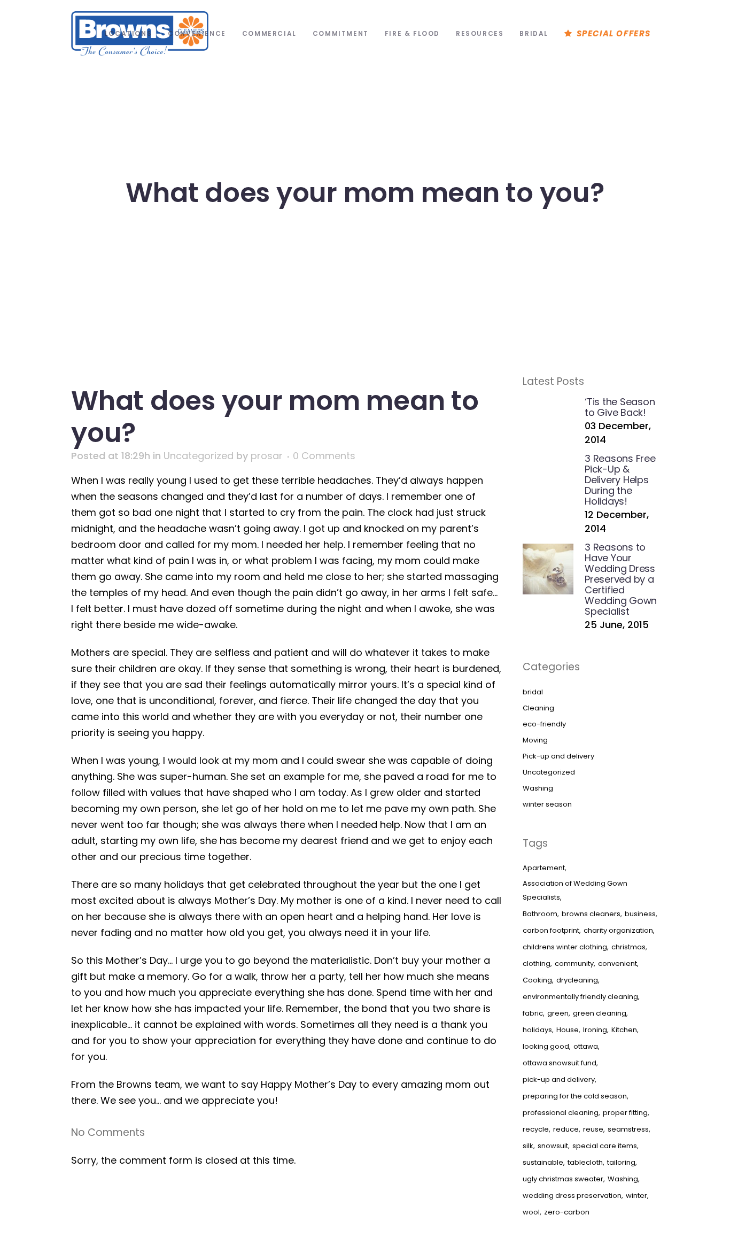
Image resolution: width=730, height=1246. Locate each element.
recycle (536, 1129)
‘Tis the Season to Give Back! (620, 407)
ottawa (585, 1046)
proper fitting (625, 1113)
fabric (533, 1013)
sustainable (543, 1162)
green (558, 1013)
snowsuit (553, 1146)
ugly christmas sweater (563, 1179)
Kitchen (624, 1030)
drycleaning (577, 980)
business (640, 914)
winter (636, 1195)
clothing (536, 963)
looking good (546, 1046)
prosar (267, 455)
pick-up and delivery (559, 1079)
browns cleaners (591, 914)
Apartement (544, 868)
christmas (628, 947)
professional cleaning (561, 1113)
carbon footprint (551, 930)
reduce (566, 1129)
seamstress (628, 1129)
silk (528, 1146)
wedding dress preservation (572, 1195)
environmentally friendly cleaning (580, 997)
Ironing (595, 1030)
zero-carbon (566, 1212)
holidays (537, 1030)
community (574, 963)
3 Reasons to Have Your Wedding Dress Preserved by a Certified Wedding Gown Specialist (621, 579)
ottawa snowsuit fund (559, 1063)
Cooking (537, 980)
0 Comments (324, 455)
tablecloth (585, 1162)
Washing (538, 788)
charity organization (618, 930)
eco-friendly (544, 724)
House (567, 1030)
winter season (547, 804)
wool (531, 1212)
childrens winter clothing (565, 947)
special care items (604, 1146)
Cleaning (538, 708)
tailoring (621, 1162)
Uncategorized (199, 455)
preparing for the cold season (575, 1096)
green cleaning (599, 1013)
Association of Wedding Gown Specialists (575, 890)
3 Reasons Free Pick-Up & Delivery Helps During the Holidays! (620, 480)
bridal (533, 692)
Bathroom (540, 914)
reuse (593, 1129)
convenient (617, 963)
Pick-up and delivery (558, 756)
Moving (535, 740)
